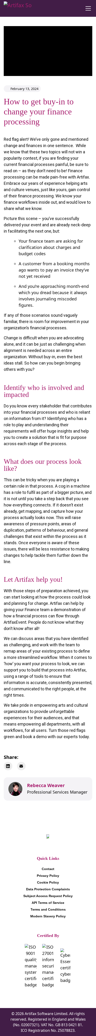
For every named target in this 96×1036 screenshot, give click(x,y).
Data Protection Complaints (48, 889)
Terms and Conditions (48, 909)
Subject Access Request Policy (48, 896)
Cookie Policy (48, 882)
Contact (48, 869)
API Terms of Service (48, 903)
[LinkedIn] (8, 766)
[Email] (21, 766)
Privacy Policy (48, 876)
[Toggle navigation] (88, 8)
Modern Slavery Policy (48, 916)
